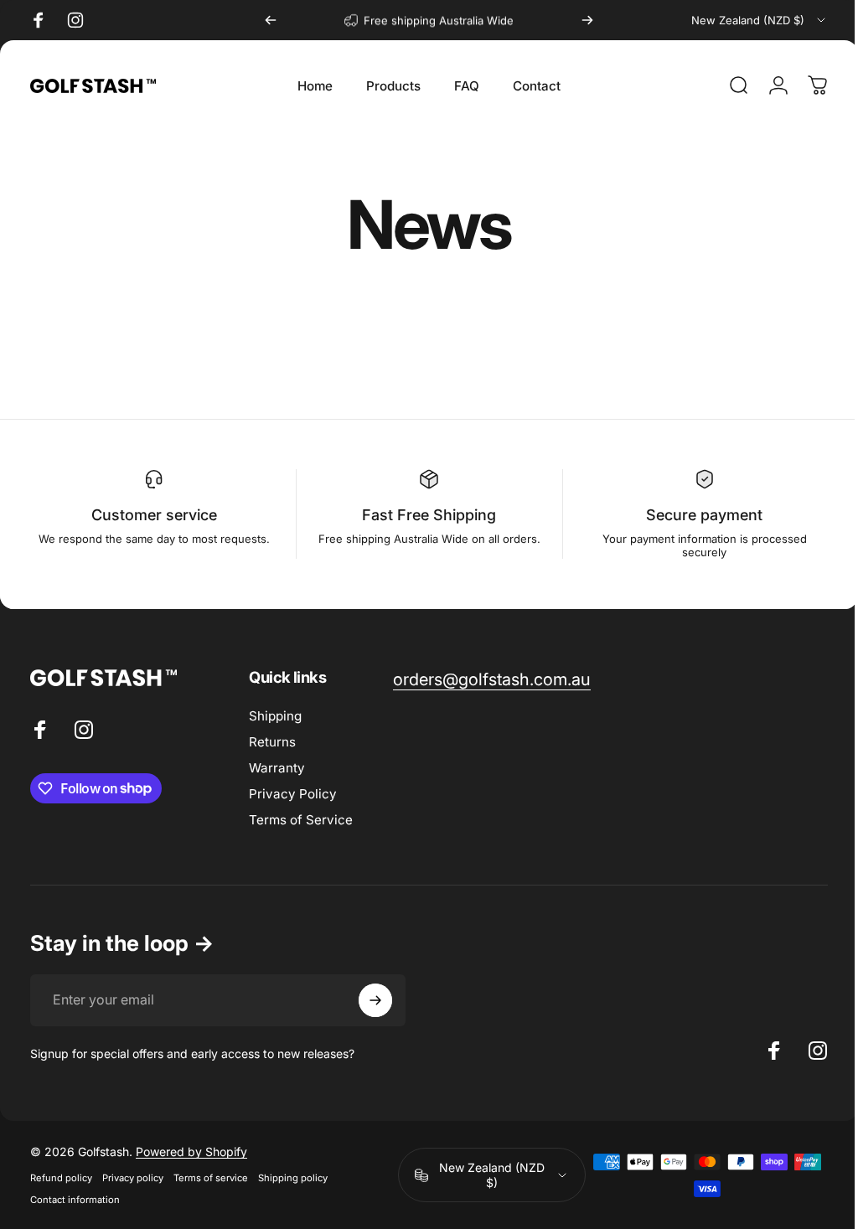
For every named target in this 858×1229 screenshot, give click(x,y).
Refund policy (61, 1178)
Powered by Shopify (191, 1151)
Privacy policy (132, 1178)
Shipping (275, 716)
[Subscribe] (375, 1000)
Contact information (75, 1200)
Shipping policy (293, 1178)
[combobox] (759, 20)
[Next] (587, 20)
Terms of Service (301, 820)
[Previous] (270, 20)
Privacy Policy (293, 794)
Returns (272, 742)
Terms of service (210, 1178)
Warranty (277, 768)
